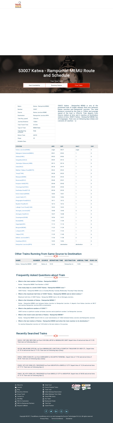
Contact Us (20, 396)
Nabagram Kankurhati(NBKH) (25, 153)
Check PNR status (49, 396)
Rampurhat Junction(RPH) (24, 244)
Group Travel (20, 394)
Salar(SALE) (19, 166)
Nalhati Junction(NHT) (23, 237)
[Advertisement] (53, 12)
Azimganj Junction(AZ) (23, 210)
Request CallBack (22, 405)
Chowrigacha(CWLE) (22, 187)
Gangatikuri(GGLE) (21, 160)
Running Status (56, 85)
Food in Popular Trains (51, 387)
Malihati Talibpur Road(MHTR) (25, 170)
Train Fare (47, 403)
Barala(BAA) (19, 221)
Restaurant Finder (50, 401)
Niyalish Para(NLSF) (22, 204)
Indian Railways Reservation (53, 392)
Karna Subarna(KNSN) (22, 194)
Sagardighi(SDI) (20, 224)
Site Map (19, 398)
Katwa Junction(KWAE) (23, 150)
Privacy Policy (44, 418)
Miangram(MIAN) (21, 177)
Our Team (47, 398)
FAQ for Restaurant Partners (25, 403)
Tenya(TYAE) (20, 173)
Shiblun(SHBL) (20, 156)
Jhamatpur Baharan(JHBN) (24, 163)
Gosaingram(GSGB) (22, 217)
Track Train (48, 389)
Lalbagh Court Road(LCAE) (24, 207)
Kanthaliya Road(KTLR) (23, 190)
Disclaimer (69, 418)
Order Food (47, 385)
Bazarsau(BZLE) (21, 180)
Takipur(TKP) (20, 234)
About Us (19, 385)
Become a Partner (22, 392)
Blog (18, 389)
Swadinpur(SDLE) (21, 241)
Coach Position (49, 405)
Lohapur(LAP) (20, 231)
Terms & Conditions (57, 418)
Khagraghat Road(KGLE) (23, 200)
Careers (19, 387)
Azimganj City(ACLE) (22, 214)
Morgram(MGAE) (21, 227)
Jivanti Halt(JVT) (21, 197)
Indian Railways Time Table (52, 394)
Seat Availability (34, 85)
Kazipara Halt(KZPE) (22, 183)
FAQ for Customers (22, 401)
